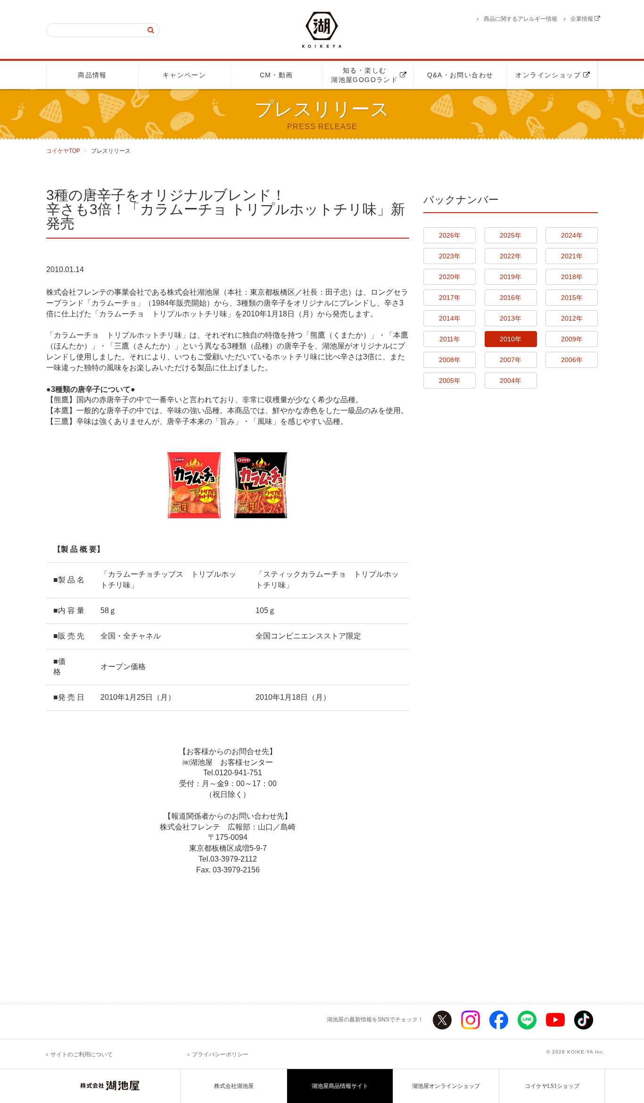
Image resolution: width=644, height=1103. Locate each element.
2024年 (572, 235)
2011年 (449, 339)
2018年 (572, 277)
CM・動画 (276, 75)
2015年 (572, 297)
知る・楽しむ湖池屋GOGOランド (368, 74)
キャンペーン (184, 75)
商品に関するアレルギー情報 (520, 19)
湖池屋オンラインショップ (446, 1086)
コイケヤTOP (63, 151)
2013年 (510, 318)
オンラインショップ (551, 75)
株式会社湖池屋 (234, 1086)
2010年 (510, 339)
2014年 (450, 318)
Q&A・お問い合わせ (460, 75)
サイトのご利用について (81, 1054)
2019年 (510, 277)
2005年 (450, 380)
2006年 (572, 360)
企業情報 (582, 19)
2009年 (572, 339)
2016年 (510, 297)
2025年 (510, 235)
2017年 (450, 297)
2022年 (510, 256)
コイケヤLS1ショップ (552, 1086)
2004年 (510, 380)
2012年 (572, 318)
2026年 (450, 235)
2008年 (450, 360)
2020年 (450, 277)
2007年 (510, 360)
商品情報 (92, 75)
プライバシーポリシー (220, 1054)
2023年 (450, 256)
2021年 (572, 256)
